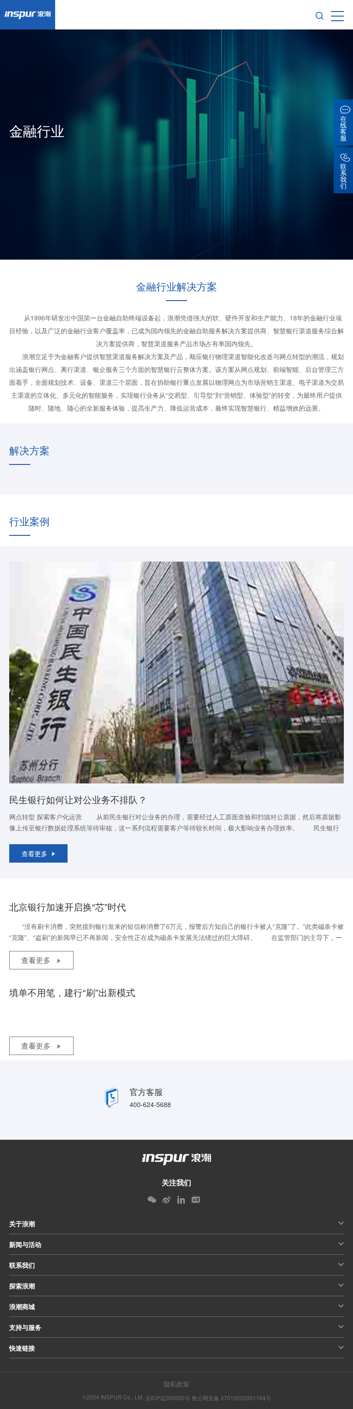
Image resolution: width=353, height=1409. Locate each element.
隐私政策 (176, 1383)
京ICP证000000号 (167, 1398)
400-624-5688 (150, 1104)
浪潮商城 (22, 1306)
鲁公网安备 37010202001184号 (231, 1398)
